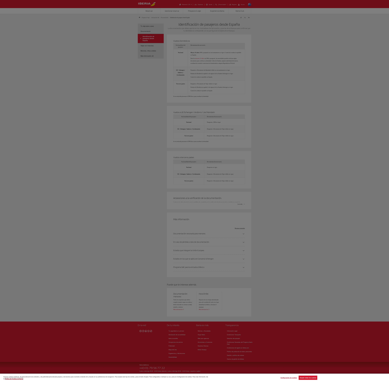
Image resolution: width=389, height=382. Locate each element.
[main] (194, 378)
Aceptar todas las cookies (308, 378)
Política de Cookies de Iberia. (14, 379)
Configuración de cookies (289, 378)
